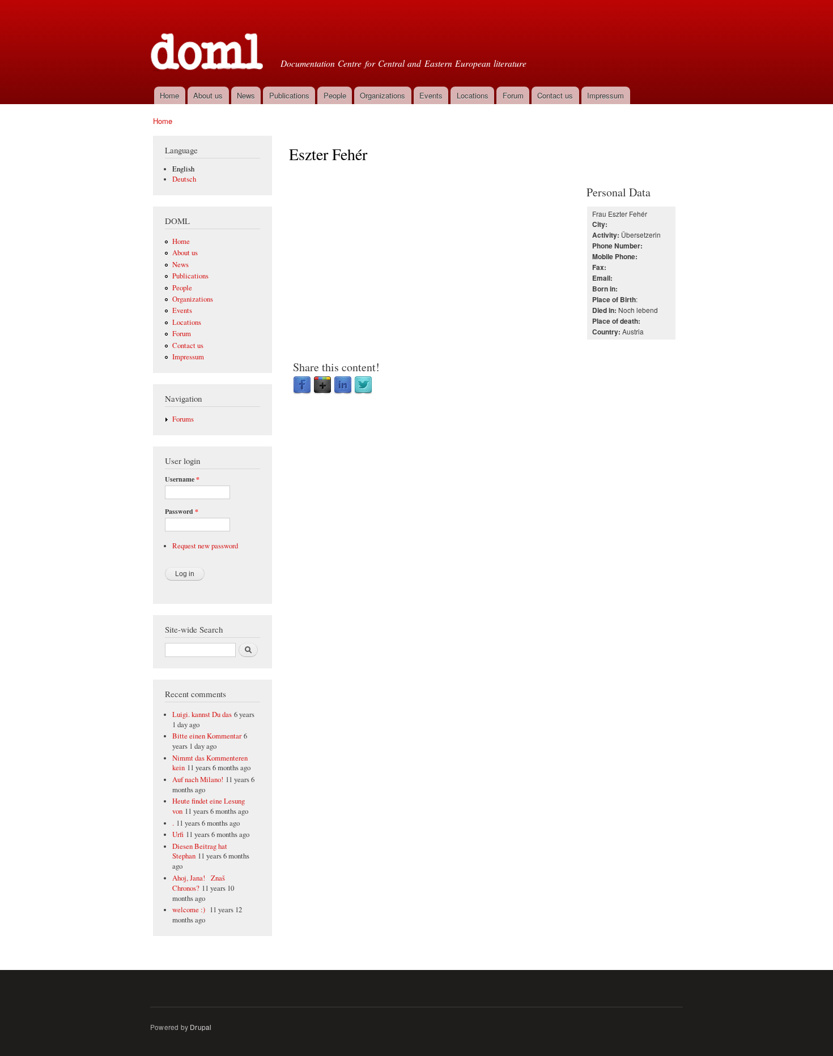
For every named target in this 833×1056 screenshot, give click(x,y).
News (246, 95)
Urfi (178, 834)
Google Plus (322, 385)
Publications (289, 95)
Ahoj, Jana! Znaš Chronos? (198, 883)
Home (169, 95)
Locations (472, 95)
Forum (513, 95)
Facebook (302, 385)
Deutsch (184, 179)
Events (431, 95)
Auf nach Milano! (197, 779)
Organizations (382, 95)
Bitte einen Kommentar (206, 736)
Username (182, 479)
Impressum (605, 95)
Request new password (205, 546)
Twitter (363, 385)
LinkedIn (343, 385)
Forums (183, 419)
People (335, 95)
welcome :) (189, 910)
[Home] (208, 42)
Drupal (200, 1027)
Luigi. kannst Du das (202, 714)
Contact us (555, 95)
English (183, 169)
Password (181, 511)
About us (208, 95)
